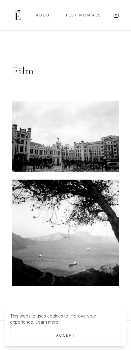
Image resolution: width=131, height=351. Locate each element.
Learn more (46, 322)
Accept (65, 335)
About (44, 14)
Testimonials (83, 14)
